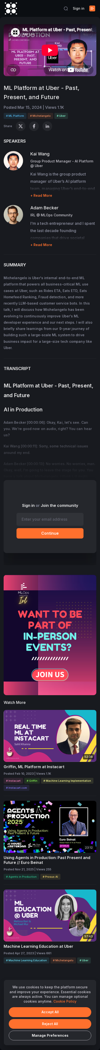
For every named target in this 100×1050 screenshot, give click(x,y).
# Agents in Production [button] (21, 876)
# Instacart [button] (13, 780)
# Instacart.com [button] (16, 787)
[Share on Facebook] (34, 126)
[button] (66, 8)
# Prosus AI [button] (50, 876)
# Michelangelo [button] (40, 115)
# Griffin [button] (32, 780)
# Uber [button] (61, 115)
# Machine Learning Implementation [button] (67, 780)
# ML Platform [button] (15, 115)
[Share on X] (20, 126)
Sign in (78, 8)
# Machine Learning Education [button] (26, 960)
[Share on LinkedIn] (47, 126)
